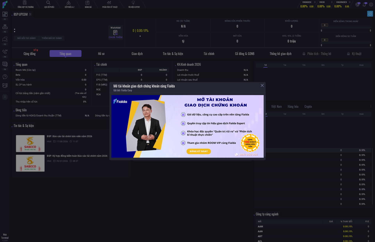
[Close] (262, 85)
